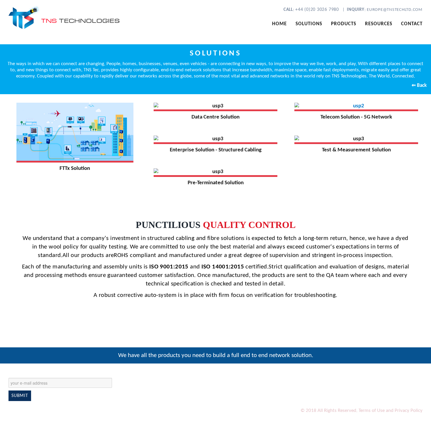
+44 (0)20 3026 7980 (317, 9)
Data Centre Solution (215, 117)
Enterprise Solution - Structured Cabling (216, 150)
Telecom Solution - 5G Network (356, 117)
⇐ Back (419, 85)
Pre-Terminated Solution (216, 183)
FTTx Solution (75, 168)
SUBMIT (19, 395)
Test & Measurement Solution (356, 150)
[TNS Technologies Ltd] (72, 17)
